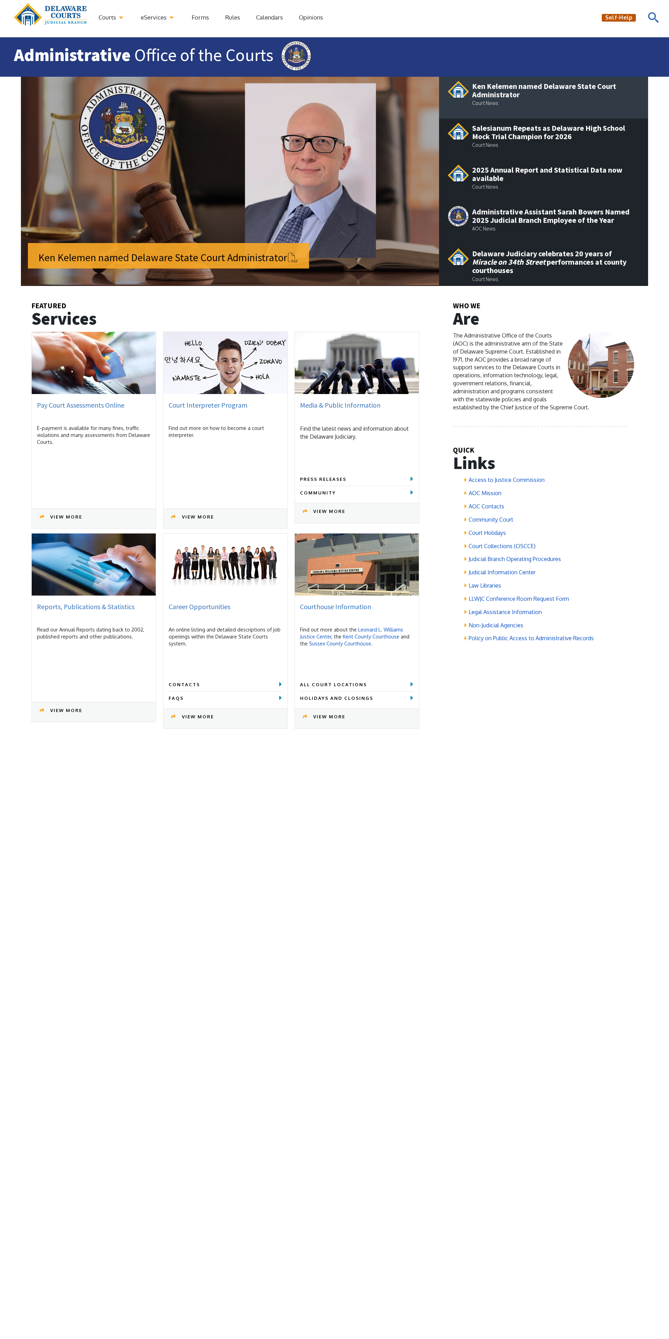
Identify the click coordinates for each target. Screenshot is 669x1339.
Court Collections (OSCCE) (502, 546)
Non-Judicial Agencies (496, 625)
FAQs (176, 698)
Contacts (184, 684)
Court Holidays (487, 532)
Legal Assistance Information (505, 611)
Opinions (311, 17)
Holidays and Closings (336, 698)
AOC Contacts (486, 506)
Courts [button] (108, 17)
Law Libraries (485, 585)
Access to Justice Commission (507, 479)
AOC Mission (485, 493)
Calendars (269, 17)
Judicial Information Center (502, 572)
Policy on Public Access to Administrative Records (531, 638)
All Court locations (333, 684)
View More (66, 517)
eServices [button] (154, 17)
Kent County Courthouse (371, 636)
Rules (232, 17)
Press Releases (323, 479)
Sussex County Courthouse (340, 643)
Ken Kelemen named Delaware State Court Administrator (162, 257)
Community (318, 492)
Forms (200, 17)
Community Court (491, 519)
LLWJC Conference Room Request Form (519, 598)
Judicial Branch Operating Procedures (515, 558)
